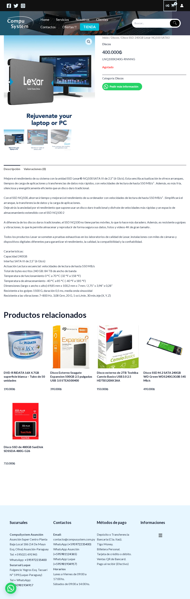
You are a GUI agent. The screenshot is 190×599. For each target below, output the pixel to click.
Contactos (48, 27)
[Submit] (175, 23)
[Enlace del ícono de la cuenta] (182, 5)
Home (44, 19)
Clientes (102, 19)
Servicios (62, 19)
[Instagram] (23, 5)
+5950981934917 (21, 585)
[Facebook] (8, 5)
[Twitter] (16, 5)
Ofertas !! (69, 27)
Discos (115, 37)
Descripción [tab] (12, 169)
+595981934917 (65, 564)
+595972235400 (36, 559)
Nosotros (82, 19)
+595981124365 (65, 554)
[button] (88, 41)
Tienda (89, 27)
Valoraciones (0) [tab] (35, 169)
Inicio (105, 37)
